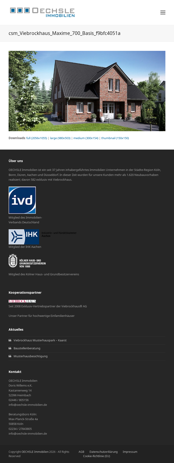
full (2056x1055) (36, 138)
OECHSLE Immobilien (35, 452)
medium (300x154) (85, 138)
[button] (162, 13)
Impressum (130, 452)
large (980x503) (60, 138)
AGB (81, 452)
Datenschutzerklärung (103, 452)
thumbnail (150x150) (115, 138)
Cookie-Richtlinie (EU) (96, 456)
